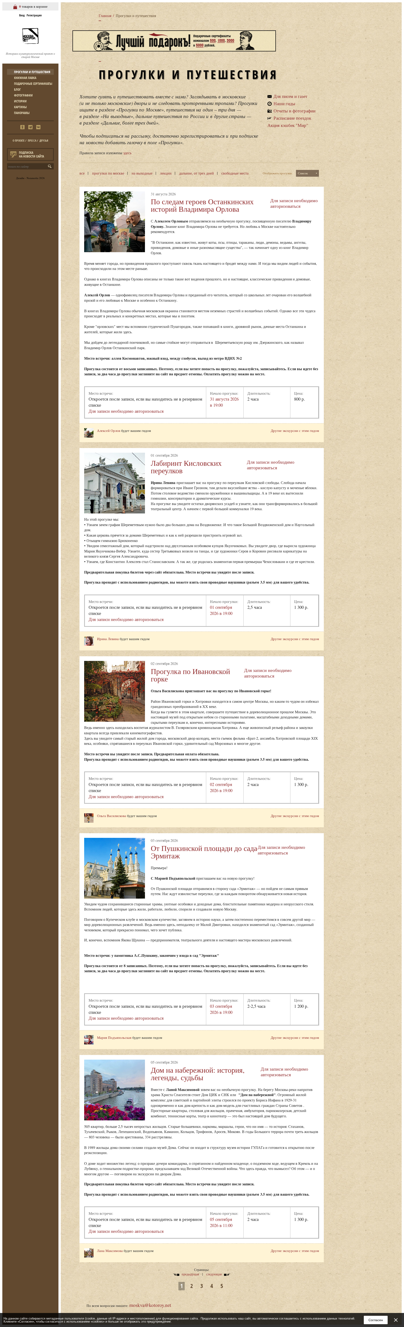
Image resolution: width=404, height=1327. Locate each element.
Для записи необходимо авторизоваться (294, 203)
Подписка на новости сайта (31, 154)
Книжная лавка (25, 77)
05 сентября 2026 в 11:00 (221, 1222)
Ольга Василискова (111, 815)
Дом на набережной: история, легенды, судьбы (198, 1073)
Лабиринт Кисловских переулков (186, 466)
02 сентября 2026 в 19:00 (221, 787)
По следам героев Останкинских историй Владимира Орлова (202, 205)
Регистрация (34, 15)
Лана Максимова (110, 1250)
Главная (105, 15)
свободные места (235, 173)
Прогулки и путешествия (32, 72)
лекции (166, 173)
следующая (214, 1274)
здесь (127, 152)
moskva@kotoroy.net (150, 1305)
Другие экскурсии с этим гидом (295, 430)
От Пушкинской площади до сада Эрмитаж (204, 852)
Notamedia (32, 178)
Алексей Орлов (108, 430)
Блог (17, 89)
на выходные (142, 173)
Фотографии (23, 95)
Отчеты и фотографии (294, 111)
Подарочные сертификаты (33, 83)
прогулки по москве (108, 173)
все (82, 173)
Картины (20, 107)
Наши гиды (284, 103)
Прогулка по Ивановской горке (190, 675)
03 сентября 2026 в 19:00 (221, 1009)
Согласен (375, 1320)
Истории (20, 101)
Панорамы (21, 113)
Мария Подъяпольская (114, 1037)
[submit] (50, 166)
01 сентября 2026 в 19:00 (221, 610)
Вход (22, 15)
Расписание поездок (292, 118)
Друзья (44, 141)
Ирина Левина (108, 638)
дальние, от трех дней (196, 173)
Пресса (32, 141)
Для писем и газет (290, 96)
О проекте (19, 141)
